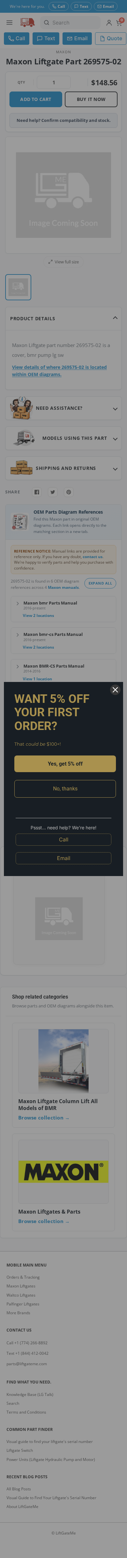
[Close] (115, 690)
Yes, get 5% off (65, 764)
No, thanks (65, 789)
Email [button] (63, 858)
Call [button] (63, 839)
